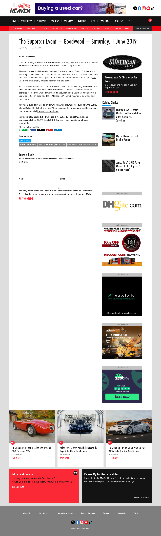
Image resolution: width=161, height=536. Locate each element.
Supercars (41, 21)
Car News (55, 21)
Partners (82, 21)
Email (62, 178)
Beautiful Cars (57, 28)
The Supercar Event (28, 65)
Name (22, 178)
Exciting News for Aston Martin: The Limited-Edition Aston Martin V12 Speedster (128, 115)
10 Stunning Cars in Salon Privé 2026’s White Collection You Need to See (127, 449)
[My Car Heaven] (20, 8)
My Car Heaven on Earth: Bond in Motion (127, 138)
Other (127, 28)
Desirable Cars (71, 28)
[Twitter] (135, 9)
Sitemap (106, 513)
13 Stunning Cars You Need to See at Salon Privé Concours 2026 (31, 449)
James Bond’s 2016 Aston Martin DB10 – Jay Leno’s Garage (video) (128, 166)
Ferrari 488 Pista (45, 145)
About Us (27, 513)
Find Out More (111, 92)
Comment (23, 162)
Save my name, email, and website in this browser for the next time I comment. (55, 190)
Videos (107, 28)
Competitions (26, 21)
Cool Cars (84, 28)
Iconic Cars (96, 28)
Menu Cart (118, 21)
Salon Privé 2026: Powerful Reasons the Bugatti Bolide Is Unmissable (78, 449)
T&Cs (88, 194)
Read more (16, 458)
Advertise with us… (65, 513)
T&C (136, 513)
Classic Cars (31, 28)
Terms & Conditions (142, 498)
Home (13, 21)
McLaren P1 (33, 89)
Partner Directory (88, 513)
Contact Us (121, 513)
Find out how (17, 487)
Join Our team (44, 513)
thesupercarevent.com (47, 111)
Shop (93, 21)
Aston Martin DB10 (55, 89)
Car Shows (68, 21)
